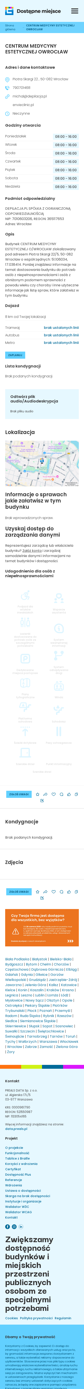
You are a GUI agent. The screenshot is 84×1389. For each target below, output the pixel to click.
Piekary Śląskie (37, 1005)
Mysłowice (14, 1000)
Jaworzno (13, 984)
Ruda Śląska (30, 1015)
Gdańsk (11, 974)
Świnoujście (14, 1036)
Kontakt (12, 1081)
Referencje (13, 1180)
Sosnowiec (64, 1026)
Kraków (53, 990)
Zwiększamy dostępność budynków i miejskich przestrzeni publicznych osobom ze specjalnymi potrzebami (29, 1273)
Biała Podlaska (17, 959)
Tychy (10, 1041)
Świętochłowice (51, 1031)
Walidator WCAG (18, 1212)
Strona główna (10, 27)
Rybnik (48, 1015)
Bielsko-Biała (61, 959)
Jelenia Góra (35, 984)
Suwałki (11, 1031)
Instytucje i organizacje (23, 1201)
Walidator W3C (17, 1207)
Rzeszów (64, 1015)
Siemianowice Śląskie (38, 1021)
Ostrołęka (13, 1005)
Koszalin (37, 990)
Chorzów (61, 964)
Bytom (31, 964)
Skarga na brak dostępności (27, 1196)
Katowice (69, 984)
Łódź (64, 995)
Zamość (46, 1046)
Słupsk (34, 1026)
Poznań (45, 1010)
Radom (11, 1015)
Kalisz (53, 984)
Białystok (39, 959)
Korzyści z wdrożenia (21, 1164)
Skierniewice (15, 1026)
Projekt (11, 1138)
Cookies (11, 1318)
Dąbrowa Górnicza (47, 969)
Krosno (68, 990)
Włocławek (69, 1041)
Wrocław (14, 1046)
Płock (32, 1010)
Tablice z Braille (17, 1158)
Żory (11, 1051)
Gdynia (27, 974)
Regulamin (63, 1318)
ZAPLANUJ (15, 355)
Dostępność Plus (18, 1174)
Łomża (52, 995)
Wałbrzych (27, 1041)
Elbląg (71, 969)
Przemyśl (62, 1010)
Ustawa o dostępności (23, 1191)
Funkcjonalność (17, 1153)
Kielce (10, 990)
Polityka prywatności (36, 1318)
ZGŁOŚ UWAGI (19, 794)
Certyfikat (13, 1169)
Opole (67, 1000)
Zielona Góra (67, 1046)
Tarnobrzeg (37, 1036)
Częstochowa (16, 969)
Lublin (40, 995)
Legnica (11, 995)
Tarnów (56, 1036)
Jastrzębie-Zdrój (63, 979)
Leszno (26, 995)
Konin (22, 990)
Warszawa (48, 1041)
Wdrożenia (13, 1185)
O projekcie (14, 1148)
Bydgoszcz (14, 964)
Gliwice (42, 974)
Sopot (47, 1026)
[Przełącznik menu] (75, 11)
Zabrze (31, 1046)
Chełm (45, 964)
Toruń (70, 1036)
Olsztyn (53, 1000)
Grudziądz (37, 979)
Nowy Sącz (34, 1000)
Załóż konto (32, 550)
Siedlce (11, 1021)
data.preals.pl (16, 1129)
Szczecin (27, 1031)
